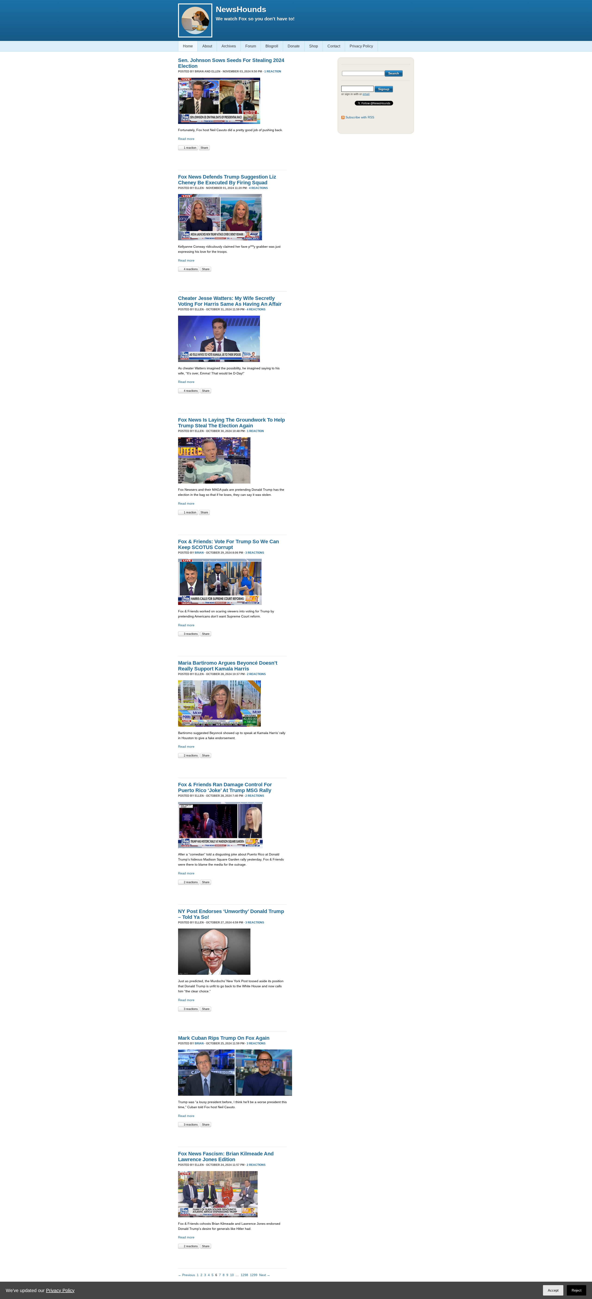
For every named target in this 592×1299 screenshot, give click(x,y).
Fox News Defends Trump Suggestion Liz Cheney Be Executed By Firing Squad (227, 179)
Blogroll (271, 46)
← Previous (186, 1275)
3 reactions (254, 552)
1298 (244, 1275)
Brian (199, 552)
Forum (250, 46)
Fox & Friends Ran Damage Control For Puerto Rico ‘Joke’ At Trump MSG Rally (225, 787)
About (207, 46)
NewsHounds (241, 9)
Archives (229, 46)
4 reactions (258, 188)
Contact (333, 46)
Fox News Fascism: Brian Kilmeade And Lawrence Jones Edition (226, 1156)
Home (188, 46)
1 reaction (272, 71)
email (366, 94)
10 (232, 1275)
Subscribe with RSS (359, 117)
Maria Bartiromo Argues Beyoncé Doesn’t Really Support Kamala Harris (227, 666)
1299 (253, 1275)
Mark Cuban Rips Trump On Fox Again (223, 1038)
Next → (264, 1275)
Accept (553, 1290)
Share (204, 147)
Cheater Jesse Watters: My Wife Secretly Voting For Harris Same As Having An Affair (230, 301)
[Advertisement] (232, 160)
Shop (313, 46)
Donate (294, 46)
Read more (186, 139)
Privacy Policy (361, 46)
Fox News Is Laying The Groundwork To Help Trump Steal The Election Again (231, 423)
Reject (576, 1290)
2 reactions (256, 674)
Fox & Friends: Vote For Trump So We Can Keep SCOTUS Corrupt (228, 544)
